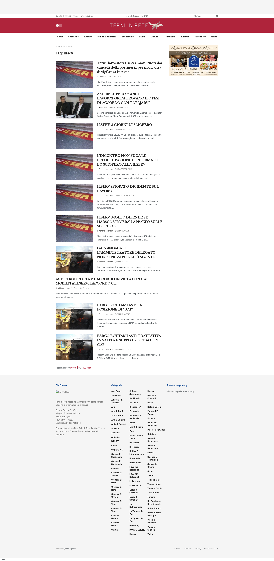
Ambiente (170, 36)
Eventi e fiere (136, 426)
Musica (132, 534)
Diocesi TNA (135, 406)
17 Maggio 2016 (123, 349)
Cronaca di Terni (116, 502)
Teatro (150, 475)
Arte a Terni (117, 411)
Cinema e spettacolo (116, 455)
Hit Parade (134, 442)
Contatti (59, 16)
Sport (87, 36)
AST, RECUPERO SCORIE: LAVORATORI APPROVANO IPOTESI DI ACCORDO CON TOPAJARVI (128, 98)
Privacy (75, 16)
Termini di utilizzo (87, 16)
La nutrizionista (135, 505)
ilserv (70, 46)
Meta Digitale (70, 548)
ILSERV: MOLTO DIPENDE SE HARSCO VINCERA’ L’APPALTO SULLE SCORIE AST (129, 221)
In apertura (134, 481)
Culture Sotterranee (135, 392)
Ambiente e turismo (116, 401)
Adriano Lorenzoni (106, 129)
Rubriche (199, 36)
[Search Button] (216, 16)
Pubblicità (67, 16)
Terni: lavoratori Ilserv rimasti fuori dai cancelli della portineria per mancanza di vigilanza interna (129, 67)
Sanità (142, 36)
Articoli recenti (118, 424)
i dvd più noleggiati (134, 468)
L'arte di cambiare (134, 491)
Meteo (214, 36)
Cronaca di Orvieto (116, 495)
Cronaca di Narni (116, 488)
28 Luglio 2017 (123, 230)
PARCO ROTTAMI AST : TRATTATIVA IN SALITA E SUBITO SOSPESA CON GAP (129, 340)
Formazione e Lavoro (136, 437)
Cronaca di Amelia (116, 474)
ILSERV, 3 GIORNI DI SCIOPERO (124, 125)
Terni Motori (153, 492)
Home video (135, 458)
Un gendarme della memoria (154, 502)
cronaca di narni (116, 481)
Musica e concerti (151, 397)
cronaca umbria (115, 524)
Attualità (115, 432)
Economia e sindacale (135, 417)
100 (84, 367)
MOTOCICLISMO (137, 529)
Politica (151, 418)
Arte (113, 406)
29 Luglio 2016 (82, 288)
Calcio (114, 445)
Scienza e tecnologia (152, 458)
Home (60, 36)
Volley (150, 534)
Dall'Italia (133, 402)
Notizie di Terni (154, 406)
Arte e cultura (118, 419)
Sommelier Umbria (152, 465)
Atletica (115, 428)
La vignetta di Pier (136, 512)
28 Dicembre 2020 (119, 76)
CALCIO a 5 (117, 449)
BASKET (115, 441)
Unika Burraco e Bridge (154, 514)
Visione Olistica (151, 528)
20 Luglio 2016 (123, 314)
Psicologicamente (156, 429)
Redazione (103, 76)
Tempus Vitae (154, 479)
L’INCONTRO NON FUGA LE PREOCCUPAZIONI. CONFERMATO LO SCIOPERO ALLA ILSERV (127, 160)
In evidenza (135, 485)
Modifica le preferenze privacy (180, 391)
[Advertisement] (137, 6)
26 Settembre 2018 (125, 195)
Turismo (185, 36)
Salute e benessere (152, 440)
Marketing (134, 525)
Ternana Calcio (154, 488)
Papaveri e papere (152, 412)
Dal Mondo (134, 398)
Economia (127, 36)
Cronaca (72, 36)
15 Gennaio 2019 (124, 129)
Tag (64, 46)
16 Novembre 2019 (119, 107)
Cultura (154, 36)
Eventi (132, 422)
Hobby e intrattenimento (136, 452)
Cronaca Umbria (115, 517)
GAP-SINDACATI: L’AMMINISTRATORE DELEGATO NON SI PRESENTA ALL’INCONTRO (127, 252)
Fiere (131, 431)
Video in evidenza (151, 521)
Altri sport (116, 391)
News (150, 402)
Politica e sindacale (106, 36)
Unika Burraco (154, 508)
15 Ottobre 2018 (124, 169)
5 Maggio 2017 (123, 261)
